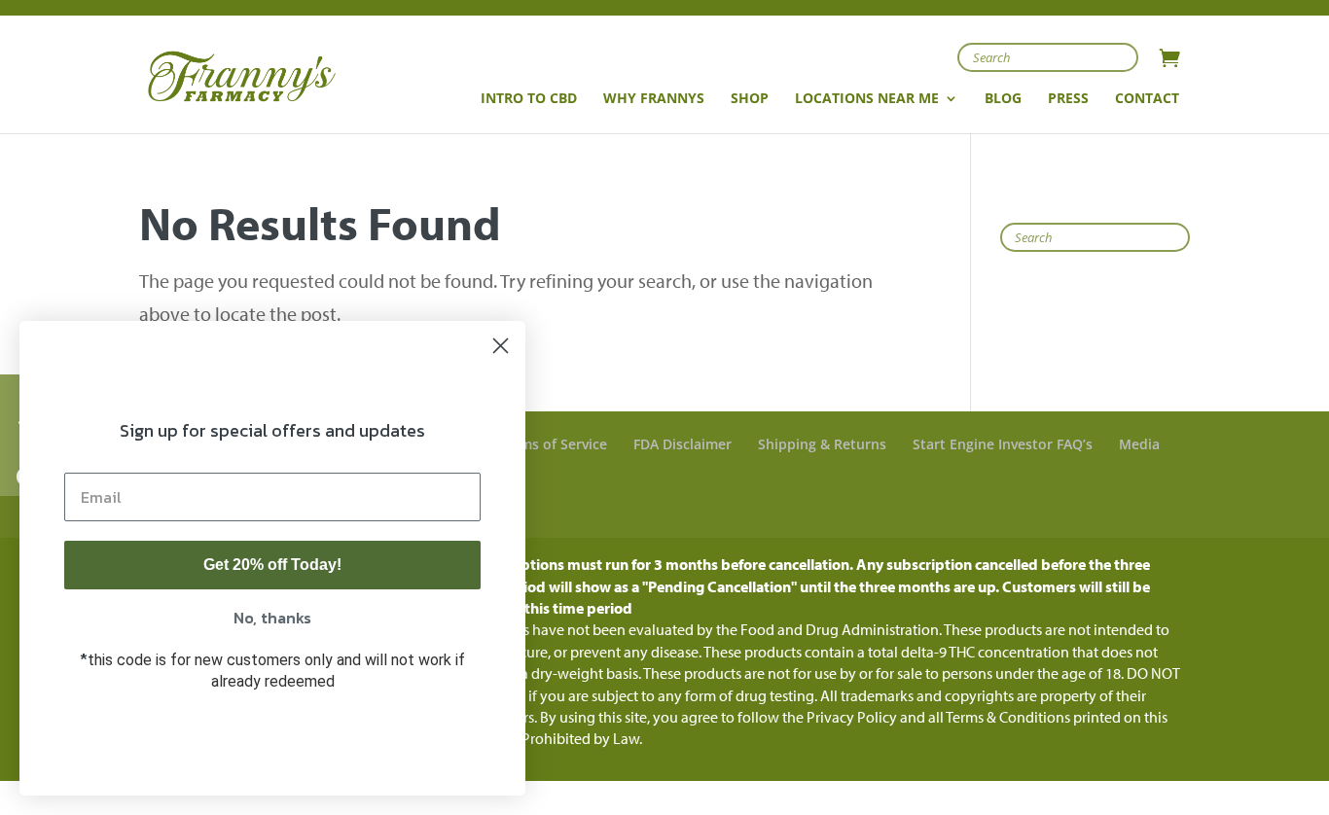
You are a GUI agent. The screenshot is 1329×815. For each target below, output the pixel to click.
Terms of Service (552, 444)
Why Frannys (653, 99)
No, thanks (272, 617)
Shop (750, 99)
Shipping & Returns (822, 444)
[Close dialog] (501, 346)
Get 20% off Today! (272, 564)
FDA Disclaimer (682, 444)
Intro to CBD (529, 99)
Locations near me (867, 99)
